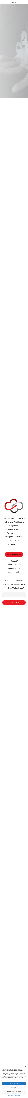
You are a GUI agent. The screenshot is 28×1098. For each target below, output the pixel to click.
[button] (25, 1066)
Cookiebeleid (10, 1095)
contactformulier (14, 572)
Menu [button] (14, 2)
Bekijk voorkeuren (14, 1092)
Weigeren (14, 1087)
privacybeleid (17, 1095)
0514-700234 (15, 565)
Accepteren (14, 1083)
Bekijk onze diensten (14, 554)
